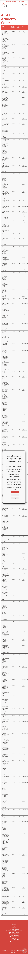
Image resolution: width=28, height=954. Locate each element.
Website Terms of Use (14, 935)
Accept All (15, 492)
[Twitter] (13, 942)
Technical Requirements (14, 936)
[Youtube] (16, 942)
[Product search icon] (20, 5)
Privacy (14, 927)
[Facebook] (10, 942)
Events (14, 926)
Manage (14, 498)
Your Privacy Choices (14, 929)
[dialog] (14, 477)
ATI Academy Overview (11, 1)
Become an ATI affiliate (14, 939)
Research (14, 924)
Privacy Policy (17, 484)
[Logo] (4, 5)
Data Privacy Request (14, 932)
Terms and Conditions (14, 933)
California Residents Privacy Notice (14, 930)
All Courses (21, 1)
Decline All (15, 495)
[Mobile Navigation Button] (26, 5)
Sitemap (14, 938)
